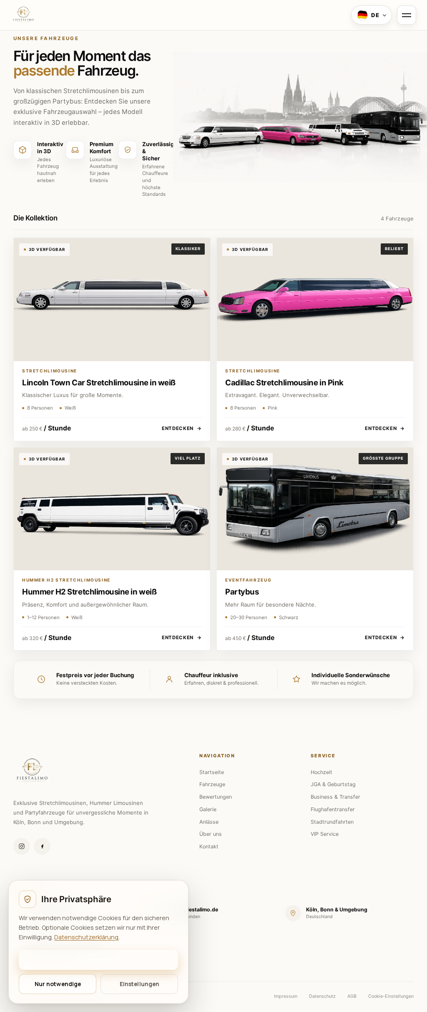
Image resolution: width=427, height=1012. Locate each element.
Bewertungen (215, 797)
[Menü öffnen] (406, 15)
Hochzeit (321, 772)
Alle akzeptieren (98, 960)
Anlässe (209, 822)
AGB (352, 996)
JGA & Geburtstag (333, 784)
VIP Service (325, 834)
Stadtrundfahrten (332, 822)
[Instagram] (21, 846)
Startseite (211, 772)
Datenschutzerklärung (86, 937)
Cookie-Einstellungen (391, 996)
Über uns (210, 834)
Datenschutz (322, 996)
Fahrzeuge (212, 784)
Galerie (207, 809)
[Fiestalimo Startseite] (23, 15)
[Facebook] (42, 846)
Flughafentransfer (333, 809)
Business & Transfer (335, 797)
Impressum (285, 996)
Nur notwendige (58, 984)
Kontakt (209, 846)
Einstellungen (140, 984)
